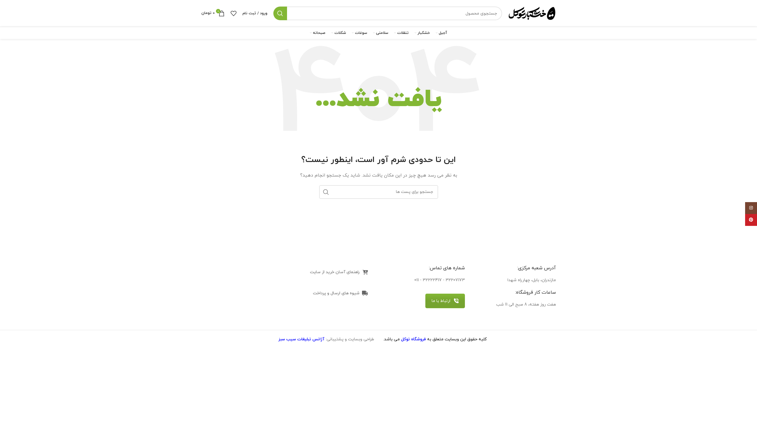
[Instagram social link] (751, 208)
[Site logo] (532, 13)
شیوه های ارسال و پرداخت (336, 293)
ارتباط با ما (441, 301)
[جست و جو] (280, 13)
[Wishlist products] (233, 13)
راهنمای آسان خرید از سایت (335, 272)
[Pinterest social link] (751, 220)
